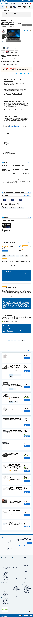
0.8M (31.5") (15, 374)
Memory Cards (15, 559)
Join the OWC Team (9, 548)
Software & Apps (15, 567)
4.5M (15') (10, 388)
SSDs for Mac (4, 559)
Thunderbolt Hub (5, 599)
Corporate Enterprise (26, 586)
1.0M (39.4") (19, 374)
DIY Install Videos (9, 540)
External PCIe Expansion (27, 559)
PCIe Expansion (26, 557)
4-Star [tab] (13, 255)
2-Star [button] (20, 249)
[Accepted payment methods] (25, 615)
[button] (11, 35)
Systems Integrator (26, 590)
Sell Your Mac (4, 595)
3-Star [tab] (18, 255)
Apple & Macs (5, 582)
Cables (4, 604)
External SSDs (4, 575)
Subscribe (29, 543)
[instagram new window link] (19, 545)
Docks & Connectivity (6, 597)
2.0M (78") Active (15, 401)
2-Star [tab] (22, 255)
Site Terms (2, 615)
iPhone (4, 590)
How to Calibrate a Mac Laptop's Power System (15, 126)
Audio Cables (15, 591)
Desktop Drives (5, 571)
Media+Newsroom (9, 549)
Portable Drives (5, 573)
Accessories (26, 565)
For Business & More (11, 1)
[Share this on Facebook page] (28, 30)
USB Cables (14, 585)
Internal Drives (5, 557)
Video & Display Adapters (6, 603)
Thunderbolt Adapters (16, 581)
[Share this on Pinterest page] (29, 30)
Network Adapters (5, 602)
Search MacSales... (12, 3)
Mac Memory (15, 596)
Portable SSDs (5, 574)
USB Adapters (15, 586)
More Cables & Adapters (16, 593)
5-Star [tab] (9, 255)
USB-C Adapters (15, 584)
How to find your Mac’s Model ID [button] (26, 195)
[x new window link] (22, 545)
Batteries (18, 15)
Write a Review (4, 250)
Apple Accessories (5, 594)
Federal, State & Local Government (26, 592)
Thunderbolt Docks (5, 598)
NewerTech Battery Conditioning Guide (9, 122)
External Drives (5, 570)
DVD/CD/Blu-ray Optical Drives (6, 566)
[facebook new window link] (17, 545)
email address (20, 543)
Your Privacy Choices (4, 616)
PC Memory (14, 597)
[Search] (20, 3)
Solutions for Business (27, 584)
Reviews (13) (29, 21)
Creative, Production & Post (27, 585)
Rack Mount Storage (5, 577)
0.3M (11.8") (11, 374)
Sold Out (27, 25)
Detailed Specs (5, 207)
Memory (14, 594)
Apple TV (4, 592)
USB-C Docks (4, 601)
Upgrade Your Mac (26, 596)
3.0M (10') (14, 388)
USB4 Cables (15, 582)
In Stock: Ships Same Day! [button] (27, 397)
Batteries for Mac (15, 563)
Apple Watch (4, 591)
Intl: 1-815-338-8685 (28, 1)
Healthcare (25, 591)
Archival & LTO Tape (5, 578)
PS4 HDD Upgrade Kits (5, 568)
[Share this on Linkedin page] (25, 30)
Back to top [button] (29, 242)
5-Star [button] (20, 245)
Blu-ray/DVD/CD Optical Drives (6, 579)
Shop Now (27, 357)
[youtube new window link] (20, 545)
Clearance (25, 582)
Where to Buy (8, 543)
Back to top (29, 133)
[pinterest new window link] (24, 545)
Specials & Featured (26, 581)
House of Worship (26, 589)
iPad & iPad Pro (5, 589)
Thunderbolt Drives (5, 572)
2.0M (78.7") (11, 376)
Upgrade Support (26, 594)
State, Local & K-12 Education (27, 588)
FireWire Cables (15, 592)
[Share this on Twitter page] (26, 30)
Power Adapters (15, 564)
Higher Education (26, 587)
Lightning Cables (15, 587)
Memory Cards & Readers (17, 557)
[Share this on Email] (30, 30)
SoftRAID (14, 576)
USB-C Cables (15, 583)
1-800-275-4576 (23, 1)
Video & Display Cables (16, 588)
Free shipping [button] (26, 468)
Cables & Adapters (16, 578)
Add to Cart (27, 371)
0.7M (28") (10, 401)
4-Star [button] (20, 246)
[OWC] (4, 3)
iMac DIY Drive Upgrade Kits (6, 567)
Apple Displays (5, 593)
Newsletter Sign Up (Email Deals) (27, 580)
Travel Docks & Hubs (5, 600)
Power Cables (15, 590)
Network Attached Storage (6, 576)
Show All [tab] (4, 255)
